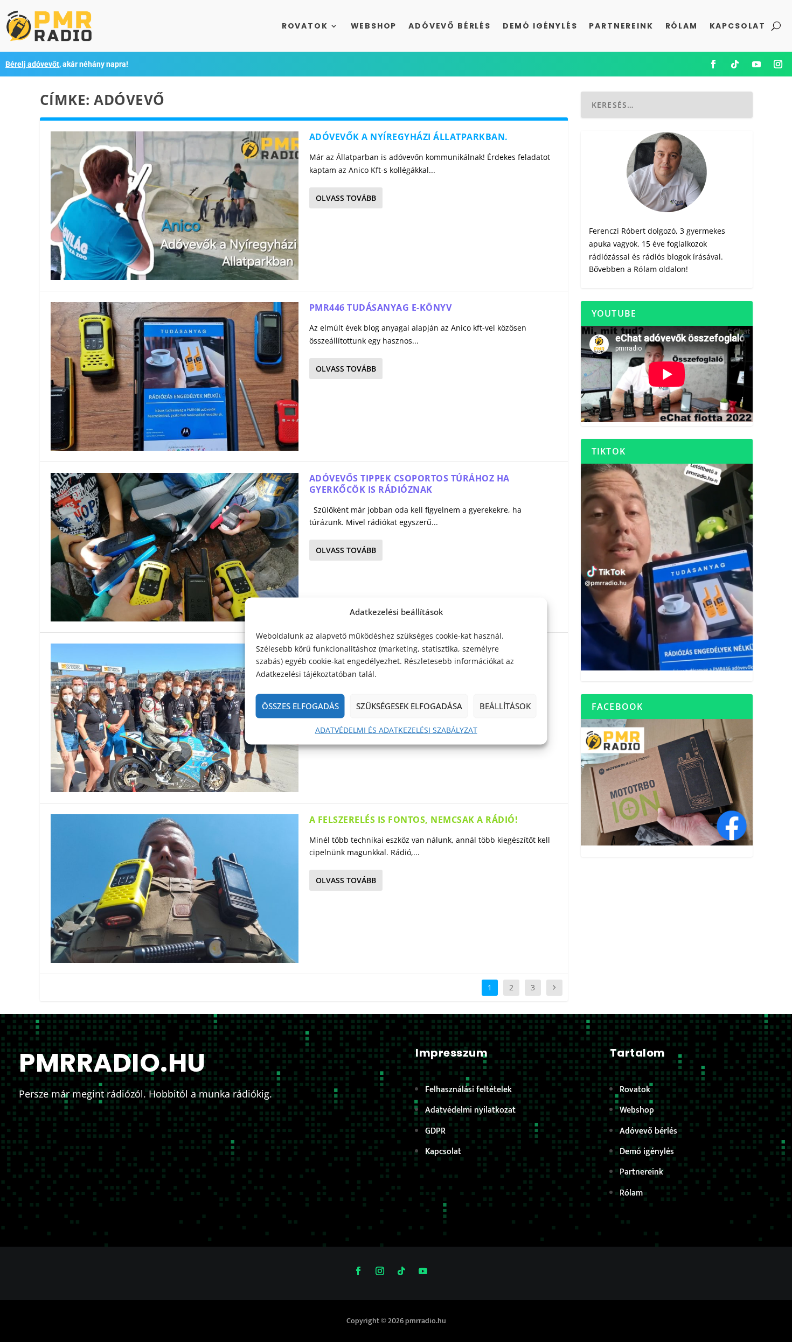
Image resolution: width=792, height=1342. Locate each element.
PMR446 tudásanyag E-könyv (380, 307)
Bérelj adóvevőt (32, 64)
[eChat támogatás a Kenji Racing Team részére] (174, 718)
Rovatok (305, 25)
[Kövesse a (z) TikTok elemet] (735, 64)
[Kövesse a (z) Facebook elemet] (713, 64)
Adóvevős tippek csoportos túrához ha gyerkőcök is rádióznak (409, 483)
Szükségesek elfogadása (409, 706)
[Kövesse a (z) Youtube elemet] (756, 64)
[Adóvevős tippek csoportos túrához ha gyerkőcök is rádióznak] (174, 547)
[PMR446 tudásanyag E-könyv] (174, 376)
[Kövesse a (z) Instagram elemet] (778, 64)
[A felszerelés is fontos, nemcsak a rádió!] (174, 888)
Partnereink (621, 25)
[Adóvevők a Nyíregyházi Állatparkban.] (174, 205)
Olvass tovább (346, 198)
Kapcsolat (738, 25)
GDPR (435, 1131)
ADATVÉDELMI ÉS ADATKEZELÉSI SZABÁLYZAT (396, 730)
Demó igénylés (540, 25)
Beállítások (505, 706)
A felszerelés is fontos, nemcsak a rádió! (413, 820)
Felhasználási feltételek (468, 1089)
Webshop (374, 25)
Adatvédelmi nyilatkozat (470, 1110)
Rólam (681, 25)
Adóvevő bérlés (449, 25)
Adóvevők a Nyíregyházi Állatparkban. (408, 137)
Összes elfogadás (300, 706)
